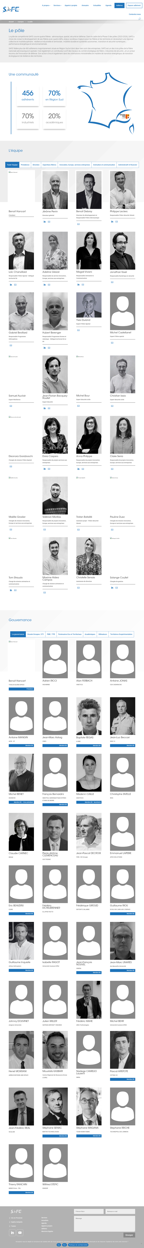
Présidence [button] (25, 165)
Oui (59, 1245)
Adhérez (119, 5)
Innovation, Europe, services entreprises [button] (74, 165)
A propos (45, 5)
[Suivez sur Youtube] (20, 1232)
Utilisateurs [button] (102, 634)
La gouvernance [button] (18, 634)
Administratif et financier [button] (127, 165)
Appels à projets (71, 5)
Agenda (108, 5)
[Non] (141, 1243)
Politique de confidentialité (78, 1245)
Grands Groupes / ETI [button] (35, 634)
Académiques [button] (90, 634)
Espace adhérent (134, 5)
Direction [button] (36, 165)
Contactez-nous (135, 14)
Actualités (97, 5)
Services (57, 5)
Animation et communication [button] (104, 165)
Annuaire (85, 5)
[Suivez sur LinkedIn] (12, 1232)
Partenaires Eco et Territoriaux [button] (69, 634)
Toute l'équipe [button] (12, 165)
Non (64, 1245)
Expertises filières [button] (49, 165)
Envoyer (129, 1235)
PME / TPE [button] (51, 634)
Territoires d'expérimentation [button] (121, 634)
